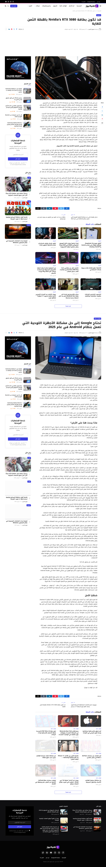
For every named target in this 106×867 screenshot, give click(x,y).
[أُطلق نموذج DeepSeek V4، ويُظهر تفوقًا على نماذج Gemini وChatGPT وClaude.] (91, 233)
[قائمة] (100, 6)
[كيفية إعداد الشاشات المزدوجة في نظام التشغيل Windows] (18, 231)
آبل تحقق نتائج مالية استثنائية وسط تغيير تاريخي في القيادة (92, 732)
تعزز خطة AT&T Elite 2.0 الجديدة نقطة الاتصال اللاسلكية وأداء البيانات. (46, 733)
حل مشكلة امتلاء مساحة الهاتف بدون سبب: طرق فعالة (46, 756)
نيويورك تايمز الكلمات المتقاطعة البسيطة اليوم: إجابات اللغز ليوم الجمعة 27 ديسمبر (84, 706)
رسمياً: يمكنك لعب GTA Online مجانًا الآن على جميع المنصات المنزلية (16, 194)
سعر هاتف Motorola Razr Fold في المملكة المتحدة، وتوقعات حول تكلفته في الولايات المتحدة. (68, 733)
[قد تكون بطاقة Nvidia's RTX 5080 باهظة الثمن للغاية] (68, 77)
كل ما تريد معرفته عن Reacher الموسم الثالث (13, 115)
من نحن (98, 2)
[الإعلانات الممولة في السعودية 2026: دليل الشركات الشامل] (64, 812)
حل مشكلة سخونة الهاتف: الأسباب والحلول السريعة (93, 781)
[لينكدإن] (9, 29)
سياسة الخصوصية (91, 2)
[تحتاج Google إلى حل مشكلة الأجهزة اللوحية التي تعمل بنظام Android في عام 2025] (68, 357)
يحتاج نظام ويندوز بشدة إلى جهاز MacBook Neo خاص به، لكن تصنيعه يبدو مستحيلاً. (68, 296)
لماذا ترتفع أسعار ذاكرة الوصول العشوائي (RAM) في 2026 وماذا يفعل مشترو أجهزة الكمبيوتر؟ (68, 245)
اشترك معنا (13, 6)
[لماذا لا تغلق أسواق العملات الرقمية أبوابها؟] (64, 820)
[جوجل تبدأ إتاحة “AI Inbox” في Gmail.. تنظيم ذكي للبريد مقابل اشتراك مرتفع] (68, 770)
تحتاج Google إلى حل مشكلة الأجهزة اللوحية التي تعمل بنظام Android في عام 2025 (84, 218)
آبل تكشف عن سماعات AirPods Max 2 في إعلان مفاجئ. (91, 756)
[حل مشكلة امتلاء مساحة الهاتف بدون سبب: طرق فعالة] (45, 745)
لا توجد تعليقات (67, 29)
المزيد (30, 6)
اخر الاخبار (71, 6)
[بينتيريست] (11, 29)
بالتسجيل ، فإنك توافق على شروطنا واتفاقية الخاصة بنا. (17, 164)
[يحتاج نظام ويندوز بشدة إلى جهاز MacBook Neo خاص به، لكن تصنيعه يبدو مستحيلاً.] (68, 284)
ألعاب (29, 177)
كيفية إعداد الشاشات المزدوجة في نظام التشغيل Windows (16, 242)
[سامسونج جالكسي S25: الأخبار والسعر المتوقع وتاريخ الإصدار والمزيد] (27, 108)
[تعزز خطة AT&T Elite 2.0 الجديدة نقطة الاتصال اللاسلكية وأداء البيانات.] (45, 721)
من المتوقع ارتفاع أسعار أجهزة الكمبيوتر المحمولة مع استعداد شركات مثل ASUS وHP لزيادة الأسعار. (46, 270)
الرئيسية (79, 6)
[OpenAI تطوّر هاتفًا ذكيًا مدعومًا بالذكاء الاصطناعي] (91, 258)
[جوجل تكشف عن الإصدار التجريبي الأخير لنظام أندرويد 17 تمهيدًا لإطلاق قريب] (45, 284)
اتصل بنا (83, 2)
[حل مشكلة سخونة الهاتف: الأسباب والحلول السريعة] (91, 770)
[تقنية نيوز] (92, 6)
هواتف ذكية (63, 6)
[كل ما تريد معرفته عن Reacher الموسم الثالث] (27, 117)
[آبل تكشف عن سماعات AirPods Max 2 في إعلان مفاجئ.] (91, 745)
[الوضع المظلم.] (8, 6)
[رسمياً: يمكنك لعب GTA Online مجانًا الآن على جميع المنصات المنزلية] (18, 184)
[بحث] (6, 6)
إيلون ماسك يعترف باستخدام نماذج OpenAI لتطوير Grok (47, 244)
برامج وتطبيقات (46, 6)
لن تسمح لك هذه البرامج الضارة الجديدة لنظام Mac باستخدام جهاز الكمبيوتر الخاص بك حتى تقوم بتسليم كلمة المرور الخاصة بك (49, 829)
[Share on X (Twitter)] (14, 29)
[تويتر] (102, 110)
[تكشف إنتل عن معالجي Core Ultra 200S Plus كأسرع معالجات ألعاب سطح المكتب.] (68, 258)
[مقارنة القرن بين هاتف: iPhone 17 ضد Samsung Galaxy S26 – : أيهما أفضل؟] (68, 745)
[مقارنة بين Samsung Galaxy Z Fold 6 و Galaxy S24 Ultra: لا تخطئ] (27, 91)
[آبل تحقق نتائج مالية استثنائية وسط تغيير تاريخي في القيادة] (91, 721)
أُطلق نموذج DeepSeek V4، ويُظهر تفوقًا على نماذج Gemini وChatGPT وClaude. (91, 245)
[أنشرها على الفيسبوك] (16, 29)
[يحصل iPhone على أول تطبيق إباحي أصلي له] (27, 100)
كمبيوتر (55, 6)
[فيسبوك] (102, 107)
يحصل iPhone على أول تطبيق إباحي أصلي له (14, 98)
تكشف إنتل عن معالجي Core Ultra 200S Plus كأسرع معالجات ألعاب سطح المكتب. (69, 269)
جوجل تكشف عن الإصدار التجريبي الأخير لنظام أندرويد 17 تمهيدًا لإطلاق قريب (46, 296)
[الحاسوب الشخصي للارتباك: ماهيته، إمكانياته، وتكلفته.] (91, 284)
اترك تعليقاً (68, 306)
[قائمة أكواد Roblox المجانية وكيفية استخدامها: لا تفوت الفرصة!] (18, 207)
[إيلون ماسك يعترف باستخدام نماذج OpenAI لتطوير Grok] (45, 233)
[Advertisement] (53, 42)
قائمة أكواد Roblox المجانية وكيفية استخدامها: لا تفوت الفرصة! (16, 218)
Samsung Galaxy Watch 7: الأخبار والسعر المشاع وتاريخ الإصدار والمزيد (14, 124)
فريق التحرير (91, 29)
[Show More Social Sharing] (6, 29)
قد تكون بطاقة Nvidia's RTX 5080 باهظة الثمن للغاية (52, 706)
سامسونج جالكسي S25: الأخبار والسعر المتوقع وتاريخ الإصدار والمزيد (14, 107)
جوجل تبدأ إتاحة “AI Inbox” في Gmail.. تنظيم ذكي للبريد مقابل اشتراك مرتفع (68, 782)
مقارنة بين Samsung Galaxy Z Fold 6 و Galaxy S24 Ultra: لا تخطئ (13, 90)
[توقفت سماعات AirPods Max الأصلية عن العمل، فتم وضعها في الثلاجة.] (45, 770)
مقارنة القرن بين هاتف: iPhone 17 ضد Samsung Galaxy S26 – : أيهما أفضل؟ (68, 757)
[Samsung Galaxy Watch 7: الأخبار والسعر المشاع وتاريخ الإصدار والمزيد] (27, 125)
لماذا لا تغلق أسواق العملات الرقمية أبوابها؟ (49, 819)
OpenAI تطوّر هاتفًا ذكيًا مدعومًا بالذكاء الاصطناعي (91, 269)
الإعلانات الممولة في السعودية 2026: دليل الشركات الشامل (49, 811)
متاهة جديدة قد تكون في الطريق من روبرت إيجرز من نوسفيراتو (51, 218)
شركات (38, 6)
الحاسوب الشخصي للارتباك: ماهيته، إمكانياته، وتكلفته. (93, 295)
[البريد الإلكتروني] (102, 122)
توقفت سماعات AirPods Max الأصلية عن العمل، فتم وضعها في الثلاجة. (45, 782)
